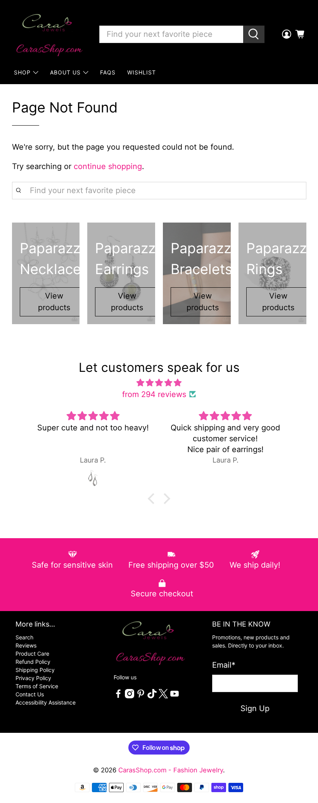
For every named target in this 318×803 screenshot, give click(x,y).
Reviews (26, 645)
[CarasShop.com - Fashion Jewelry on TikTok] (152, 696)
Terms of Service (37, 686)
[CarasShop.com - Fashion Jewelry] (49, 34)
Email (223, 665)
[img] (158, 383)
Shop (22, 72)
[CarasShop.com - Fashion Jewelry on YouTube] (174, 696)
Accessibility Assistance (46, 702)
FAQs (108, 72)
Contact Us (30, 694)
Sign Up (255, 708)
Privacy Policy (33, 678)
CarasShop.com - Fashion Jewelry (170, 770)
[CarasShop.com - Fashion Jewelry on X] (163, 696)
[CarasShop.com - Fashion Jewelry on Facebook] (118, 696)
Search (24, 637)
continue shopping (108, 166)
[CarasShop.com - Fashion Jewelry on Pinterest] (140, 696)
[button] (153, 498)
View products (54, 301)
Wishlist (141, 72)
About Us (65, 72)
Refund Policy (33, 661)
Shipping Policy (35, 670)
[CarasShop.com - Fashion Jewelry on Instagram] (129, 696)
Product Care (32, 653)
